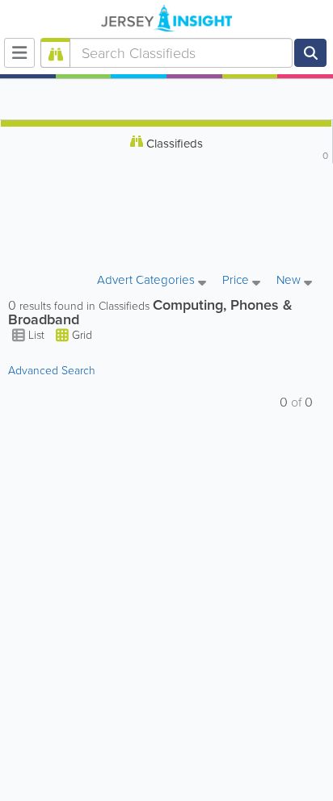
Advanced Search (51, 370)
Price (237, 281)
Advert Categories (147, 281)
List (36, 335)
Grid (80, 335)
